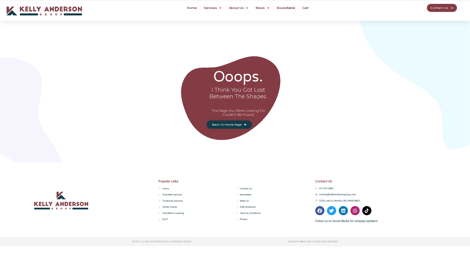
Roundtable (286, 8)
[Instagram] (355, 210)
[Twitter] (331, 210)
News (260, 8)
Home (192, 8)
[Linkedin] (343, 210)
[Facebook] (319, 210)
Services (210, 8)
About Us (236, 8)
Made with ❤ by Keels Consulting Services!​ (313, 241)
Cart (305, 8)
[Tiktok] (366, 210)
